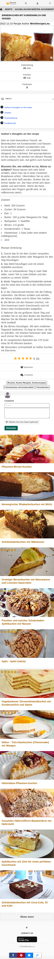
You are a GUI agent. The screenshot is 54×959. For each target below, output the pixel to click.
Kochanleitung (11, 118)
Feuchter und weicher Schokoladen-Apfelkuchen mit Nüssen (23, 622)
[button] (50, 3)
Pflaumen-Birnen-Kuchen (17, 466)
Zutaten (8, 113)
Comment (28, 375)
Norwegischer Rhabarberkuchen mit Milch (27, 504)
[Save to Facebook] (13, 955)
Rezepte (8, 9)
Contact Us (27, 933)
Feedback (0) (10, 123)
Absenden (11, 428)
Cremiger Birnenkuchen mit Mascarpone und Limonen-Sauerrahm (26, 581)
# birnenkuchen (42, 387)
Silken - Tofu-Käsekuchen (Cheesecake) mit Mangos (25, 744)
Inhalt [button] (9, 99)
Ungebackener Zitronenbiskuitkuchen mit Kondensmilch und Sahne (26, 703)
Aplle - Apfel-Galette (14, 661)
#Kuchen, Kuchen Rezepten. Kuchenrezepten (26, 383)
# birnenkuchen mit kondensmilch (19, 387)
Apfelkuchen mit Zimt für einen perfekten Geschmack (26, 863)
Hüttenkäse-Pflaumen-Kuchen (19, 783)
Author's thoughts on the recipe (18, 107)
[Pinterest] (27, 927)
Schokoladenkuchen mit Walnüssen (23, 542)
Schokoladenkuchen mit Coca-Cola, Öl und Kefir (25, 904)
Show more (27, 916)
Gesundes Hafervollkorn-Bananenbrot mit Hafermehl (26, 822)
